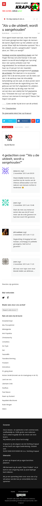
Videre (4, 409)
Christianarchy (7, 338)
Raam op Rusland (8, 396)
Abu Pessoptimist (8, 325)
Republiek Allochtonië (9, 400)
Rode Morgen (7, 405)
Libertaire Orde (7, 384)
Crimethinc (6, 342)
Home (13, 492)
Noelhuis (5, 388)
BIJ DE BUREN (19, 127)
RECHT (27, 127)
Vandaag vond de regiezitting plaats (16, 55)
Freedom (5, 363)
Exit (3, 350)
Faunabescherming (8, 358)
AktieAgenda (6, 329)
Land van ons (7, 379)
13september (10, 108)
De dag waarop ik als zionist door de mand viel (24, 19)
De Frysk (5, 346)
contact (24, 479)
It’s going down (7, 371)
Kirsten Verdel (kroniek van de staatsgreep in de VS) (20, 375)
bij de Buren (5, 33)
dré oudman (18, 232)
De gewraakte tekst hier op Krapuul (16, 113)
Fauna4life (5, 354)
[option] (22, 19)
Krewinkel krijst (7, 321)
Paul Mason (6, 392)
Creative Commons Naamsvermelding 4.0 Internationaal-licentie (20, 500)
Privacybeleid (23, 492)
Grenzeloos (6, 367)
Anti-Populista (7, 333)
